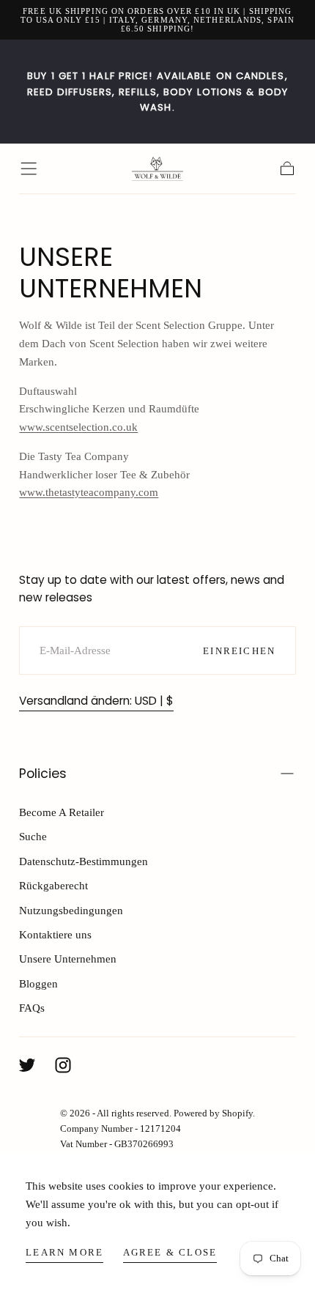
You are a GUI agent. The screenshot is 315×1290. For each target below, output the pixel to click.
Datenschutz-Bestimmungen (83, 861)
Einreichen (239, 650)
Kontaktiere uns (55, 934)
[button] (28, 168)
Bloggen (38, 983)
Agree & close (170, 1252)
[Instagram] (63, 1065)
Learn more (64, 1252)
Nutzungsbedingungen (71, 910)
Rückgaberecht (53, 885)
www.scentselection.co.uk (78, 426)
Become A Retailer (61, 812)
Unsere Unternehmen (67, 958)
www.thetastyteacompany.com (88, 492)
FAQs (32, 1007)
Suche (33, 836)
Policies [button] (43, 773)
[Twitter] (27, 1065)
